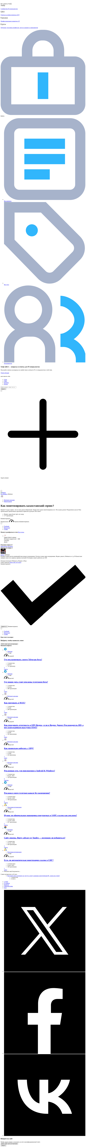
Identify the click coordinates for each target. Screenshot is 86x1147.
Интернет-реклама (9, 500)
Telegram (9, 651)
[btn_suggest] (1, 391)
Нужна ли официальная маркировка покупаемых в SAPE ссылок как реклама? (40, 815)
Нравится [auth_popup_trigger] (4, 626)
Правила (6, 884)
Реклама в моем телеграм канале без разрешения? (27, 793)
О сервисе (7, 883)
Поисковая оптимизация (14, 807)
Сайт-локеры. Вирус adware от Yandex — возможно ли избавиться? (34, 838)
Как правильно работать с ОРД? (19, 748)
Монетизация (8, 501)
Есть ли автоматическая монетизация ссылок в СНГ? (28, 860)
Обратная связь (8, 886)
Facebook (6, 526)
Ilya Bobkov (4, 494)
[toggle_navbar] (1, 491)
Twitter (6, 529)
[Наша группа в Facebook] (44, 1053)
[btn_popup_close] (3, 1145)
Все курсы (21, 532)
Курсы (6, 384)
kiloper (2, 555)
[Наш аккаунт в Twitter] (44, 971)
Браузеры (10, 829)
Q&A (5, 381)
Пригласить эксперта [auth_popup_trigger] (7, 546)
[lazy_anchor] (44, 668)
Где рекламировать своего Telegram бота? (23, 659)
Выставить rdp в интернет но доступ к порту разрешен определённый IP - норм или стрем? (33, 875)
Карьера (6, 382)
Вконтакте (7, 528)
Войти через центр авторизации (9, 644)
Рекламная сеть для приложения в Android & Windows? (29, 771)
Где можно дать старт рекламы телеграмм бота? (26, 682)
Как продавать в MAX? (14, 703)
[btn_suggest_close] (3, 389)
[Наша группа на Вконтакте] (44, 1135)
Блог (5, 887)
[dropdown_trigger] (1, 523)
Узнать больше (5, 373)
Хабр (5, 379)
